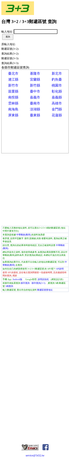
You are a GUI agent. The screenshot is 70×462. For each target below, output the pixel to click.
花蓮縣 (57, 115)
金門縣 (57, 109)
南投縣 (13, 97)
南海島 (13, 109)
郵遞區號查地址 (45, 290)
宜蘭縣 (35, 79)
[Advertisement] (35, 190)
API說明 (60, 268)
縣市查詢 (25, 283)
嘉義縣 (57, 97)
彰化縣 (57, 91)
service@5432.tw (35, 455)
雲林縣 (13, 103)
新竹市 (13, 85)
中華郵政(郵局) (23, 234)
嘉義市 (35, 97)
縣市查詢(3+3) (38, 283)
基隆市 (35, 73)
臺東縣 (35, 115)
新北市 (57, 73)
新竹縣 (35, 85)
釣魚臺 (57, 79)
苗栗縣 (13, 91)
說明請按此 (43, 279)
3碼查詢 (9, 286)
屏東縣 (13, 115)
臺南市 (35, 103)
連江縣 (13, 79)
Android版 (17, 279)
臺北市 (13, 73)
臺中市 (35, 91)
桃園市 (57, 85)
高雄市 (57, 103)
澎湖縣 (35, 109)
